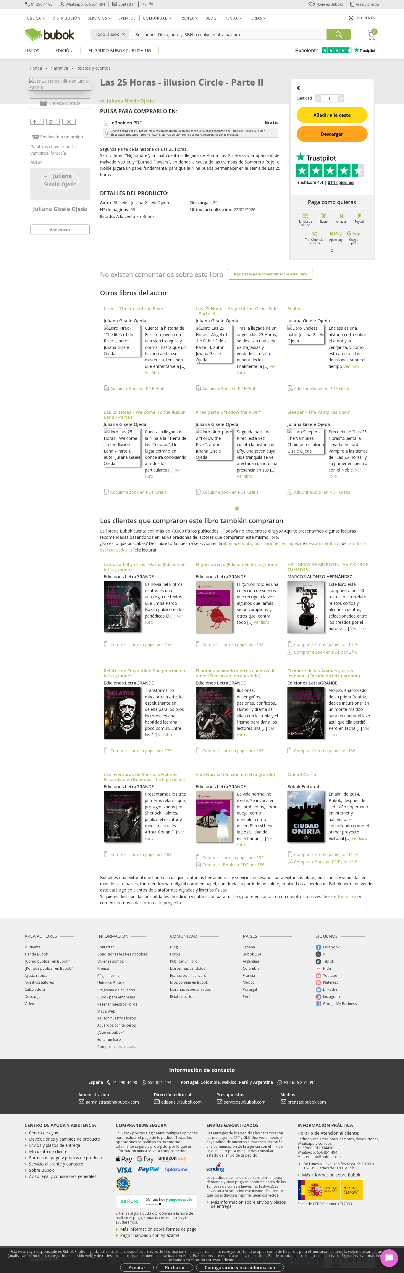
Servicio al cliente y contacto (56, 1164)
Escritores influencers (188, 975)
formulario (348, 896)
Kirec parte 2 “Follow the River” (228, 412)
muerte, (69, 146)
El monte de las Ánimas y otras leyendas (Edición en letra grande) (323, 673)
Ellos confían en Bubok (189, 982)
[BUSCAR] (339, 34)
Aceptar (137, 1267)
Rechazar (175, 1267)
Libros (32, 50)
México (249, 982)
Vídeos (30, 1003)
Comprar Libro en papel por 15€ (140, 644)
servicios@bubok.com (245, 1102)
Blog (211, 18)
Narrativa (59, 68)
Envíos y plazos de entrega (54, 1145)
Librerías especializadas (190, 989)
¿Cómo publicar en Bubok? (47, 961)
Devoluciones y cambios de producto (64, 1139)
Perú (247, 996)
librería (229, 543)
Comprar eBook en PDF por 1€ (325, 862)
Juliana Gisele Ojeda (60, 208)
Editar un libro (109, 1039)
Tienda (35, 68)
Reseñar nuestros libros (117, 1004)
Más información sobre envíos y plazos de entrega (248, 1204)
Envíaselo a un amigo (61, 137)
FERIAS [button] (256, 18)
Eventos (127, 18)
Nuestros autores (39, 982)
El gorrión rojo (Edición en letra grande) (237, 564)
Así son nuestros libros (116, 1018)
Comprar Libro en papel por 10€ (325, 644)
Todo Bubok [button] (107, 34)
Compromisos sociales (116, 1046)
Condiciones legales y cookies (122, 954)
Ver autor (60, 230)
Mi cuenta (33, 947)
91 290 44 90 (41, 4)
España (249, 947)
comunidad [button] (155, 18)
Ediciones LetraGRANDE (129, 576)
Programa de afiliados (116, 990)
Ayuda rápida (36, 975)
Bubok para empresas (116, 997)
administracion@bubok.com (112, 1102)
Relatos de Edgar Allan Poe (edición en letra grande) (144, 673)
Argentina (251, 961)
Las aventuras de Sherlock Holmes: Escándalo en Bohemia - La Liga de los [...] (144, 779)
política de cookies (250, 1255)
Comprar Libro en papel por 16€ (232, 750)
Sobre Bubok (41, 1170)
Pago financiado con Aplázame (150, 1235)
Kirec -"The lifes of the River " (135, 308)
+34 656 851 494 (299, 1082)
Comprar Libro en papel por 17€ (140, 750)
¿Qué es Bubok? (329, 4)
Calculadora (35, 989)
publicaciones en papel (276, 543)
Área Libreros (367, 4)
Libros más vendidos (187, 968)
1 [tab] (237, 509)
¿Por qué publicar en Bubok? (48, 968)
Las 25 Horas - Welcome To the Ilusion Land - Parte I (145, 414)
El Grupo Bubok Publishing (119, 50)
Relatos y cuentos (93, 68)
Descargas (33, 996)
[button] (364, 18)
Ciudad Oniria (301, 774)
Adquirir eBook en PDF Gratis (138, 388)
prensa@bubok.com (307, 1102)
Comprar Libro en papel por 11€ (325, 854)
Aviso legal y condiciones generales (62, 1176)
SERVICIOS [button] (97, 18)
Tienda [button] (231, 18)
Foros (175, 954)
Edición (63, 50)
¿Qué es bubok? (110, 1032)
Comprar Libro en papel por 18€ (140, 854)
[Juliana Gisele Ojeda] (60, 179)
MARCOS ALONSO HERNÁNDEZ (319, 576)
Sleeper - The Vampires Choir (318, 412)
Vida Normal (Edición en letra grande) (235, 774)
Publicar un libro (184, 961)
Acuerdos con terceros (116, 1025)
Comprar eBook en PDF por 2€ (325, 652)
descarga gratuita (323, 543)
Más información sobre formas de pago (158, 1229)
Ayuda (147, 4)
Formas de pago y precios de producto (66, 1157)
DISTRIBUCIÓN (66, 18)
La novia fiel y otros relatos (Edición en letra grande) (145, 566)
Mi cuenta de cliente (48, 1151)
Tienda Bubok (36, 954)
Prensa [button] (187, 18)
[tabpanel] (237, 403)
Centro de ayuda (45, 1133)
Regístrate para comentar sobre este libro (270, 274)
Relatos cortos (182, 996)
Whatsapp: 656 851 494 (85, 4)
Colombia (251, 968)
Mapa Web (106, 1011)
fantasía (58, 153)
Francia (249, 975)
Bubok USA (252, 954)
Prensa (103, 968)
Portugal (250, 989)
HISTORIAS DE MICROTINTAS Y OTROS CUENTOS (328, 566)
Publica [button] (33, 18)
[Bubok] (49, 34)
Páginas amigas (110, 975)
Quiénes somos (110, 961)
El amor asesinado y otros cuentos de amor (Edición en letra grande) (236, 673)
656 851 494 (159, 1082)
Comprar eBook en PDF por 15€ (232, 865)
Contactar (126, 4)
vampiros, (40, 153)
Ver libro (153, 372)
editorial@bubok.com (181, 1102)
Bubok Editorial (303, 786)
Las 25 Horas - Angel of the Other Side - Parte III (237, 310)
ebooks (245, 543)
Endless (295, 308)
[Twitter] (69, 122)
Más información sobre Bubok (331, 1175)
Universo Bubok (110, 982)
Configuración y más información (240, 1267)
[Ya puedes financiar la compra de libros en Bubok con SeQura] (157, 1200)
